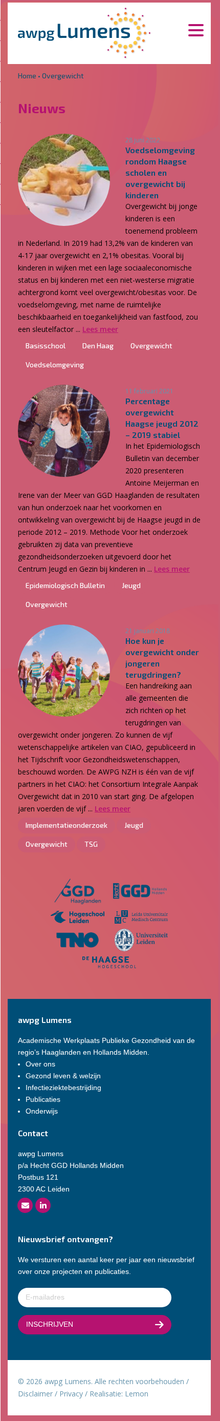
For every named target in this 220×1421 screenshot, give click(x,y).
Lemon (136, 1393)
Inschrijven (49, 1324)
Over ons (40, 1064)
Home (27, 75)
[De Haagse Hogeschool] (109, 963)
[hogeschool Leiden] (77, 918)
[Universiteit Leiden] (141, 941)
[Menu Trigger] (196, 29)
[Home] (84, 32)
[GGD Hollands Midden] (140, 892)
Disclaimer (35, 1393)
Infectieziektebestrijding (63, 1087)
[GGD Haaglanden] (77, 892)
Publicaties (43, 1099)
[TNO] (77, 941)
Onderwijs (42, 1111)
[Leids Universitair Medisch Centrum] (141, 918)
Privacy (71, 1393)
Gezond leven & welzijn (63, 1076)
